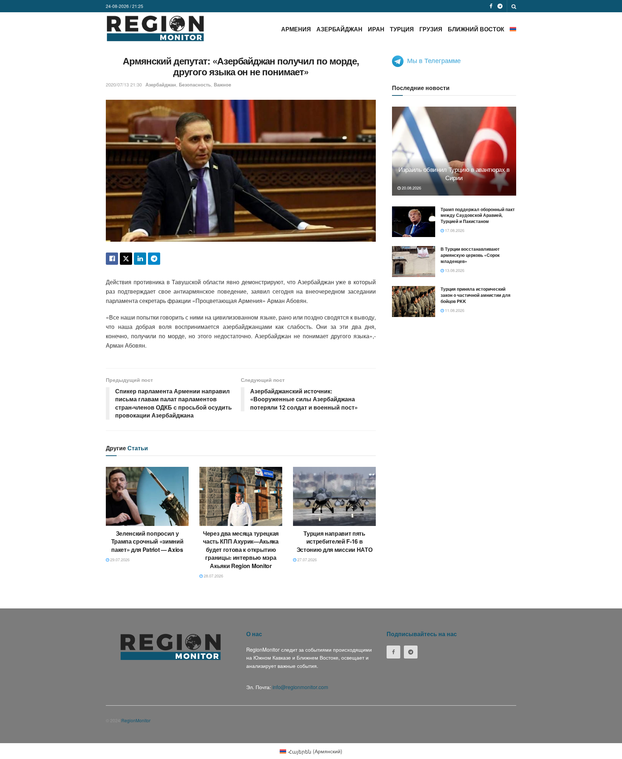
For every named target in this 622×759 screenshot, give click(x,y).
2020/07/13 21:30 (124, 84)
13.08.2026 (454, 270)
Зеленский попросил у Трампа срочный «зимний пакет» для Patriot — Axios (147, 541)
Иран (376, 29)
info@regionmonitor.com (300, 687)
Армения (296, 29)
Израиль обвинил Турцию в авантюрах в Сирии (454, 173)
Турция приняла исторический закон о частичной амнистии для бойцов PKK (475, 295)
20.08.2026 (411, 188)
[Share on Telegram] (154, 259)
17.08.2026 (454, 230)
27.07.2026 (306, 559)
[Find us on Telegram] (499, 6)
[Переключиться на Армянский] (513, 29)
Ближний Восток (476, 29)
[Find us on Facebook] (491, 6)
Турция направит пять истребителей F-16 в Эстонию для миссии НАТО (335, 541)
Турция (402, 29)
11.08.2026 (454, 310)
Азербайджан (339, 29)
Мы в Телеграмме (434, 60)
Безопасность (195, 84)
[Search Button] (513, 6)
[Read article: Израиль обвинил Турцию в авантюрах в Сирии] (454, 151)
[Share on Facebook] (112, 259)
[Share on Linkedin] (140, 259)
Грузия (430, 29)
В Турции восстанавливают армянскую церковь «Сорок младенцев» (470, 255)
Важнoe (222, 84)
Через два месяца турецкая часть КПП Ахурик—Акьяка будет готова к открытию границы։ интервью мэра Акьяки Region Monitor (241, 549)
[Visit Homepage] (155, 28)
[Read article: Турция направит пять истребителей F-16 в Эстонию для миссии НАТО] (334, 496)
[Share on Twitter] (126, 259)
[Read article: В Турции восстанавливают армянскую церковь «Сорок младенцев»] (413, 261)
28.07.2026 (213, 576)
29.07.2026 (119, 559)
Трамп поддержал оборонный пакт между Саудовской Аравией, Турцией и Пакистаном (478, 215)
